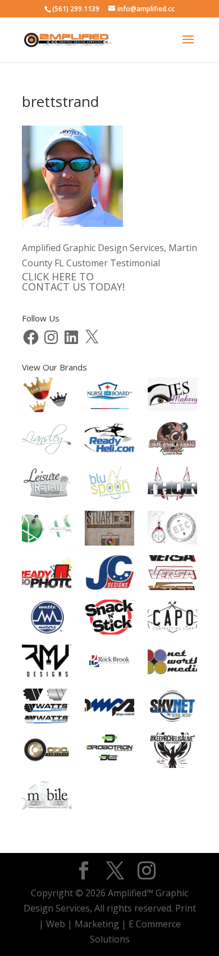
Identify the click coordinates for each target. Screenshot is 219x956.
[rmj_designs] (46, 675)
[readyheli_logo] (109, 453)
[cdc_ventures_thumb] (46, 764)
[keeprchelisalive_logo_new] (172, 764)
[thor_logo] (172, 498)
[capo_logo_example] (172, 631)
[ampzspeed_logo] (109, 720)
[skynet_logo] (172, 720)
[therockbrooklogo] (109, 675)
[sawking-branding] (46, 409)
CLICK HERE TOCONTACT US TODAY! (73, 281)
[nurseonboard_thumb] (109, 409)
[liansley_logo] (46, 453)
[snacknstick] (109, 631)
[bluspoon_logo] (109, 496)
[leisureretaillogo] (46, 498)
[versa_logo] (172, 586)
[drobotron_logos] (109, 764)
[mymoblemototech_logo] (46, 808)
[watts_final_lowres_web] (46, 720)
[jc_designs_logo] (109, 586)
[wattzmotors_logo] (46, 631)
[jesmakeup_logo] (172, 407)
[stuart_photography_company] (109, 542)
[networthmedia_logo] (172, 675)
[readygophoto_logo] (46, 586)
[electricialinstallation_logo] (172, 541)
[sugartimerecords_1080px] (172, 453)
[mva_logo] (46, 541)
